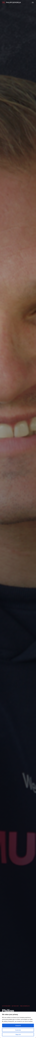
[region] (18, 1025)
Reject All (18, 1034)
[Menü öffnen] (32, 2)
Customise (18, 1030)
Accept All (18, 1025)
